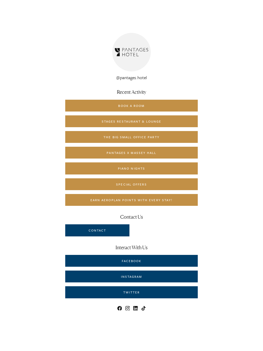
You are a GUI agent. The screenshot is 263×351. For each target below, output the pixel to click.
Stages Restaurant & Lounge (132, 121)
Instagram (131, 276)
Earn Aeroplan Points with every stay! (131, 200)
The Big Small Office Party (131, 137)
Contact (97, 230)
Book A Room (131, 105)
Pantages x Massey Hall (131, 152)
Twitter (131, 292)
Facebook (132, 260)
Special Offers (131, 184)
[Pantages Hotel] (131, 52)
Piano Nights (131, 168)
